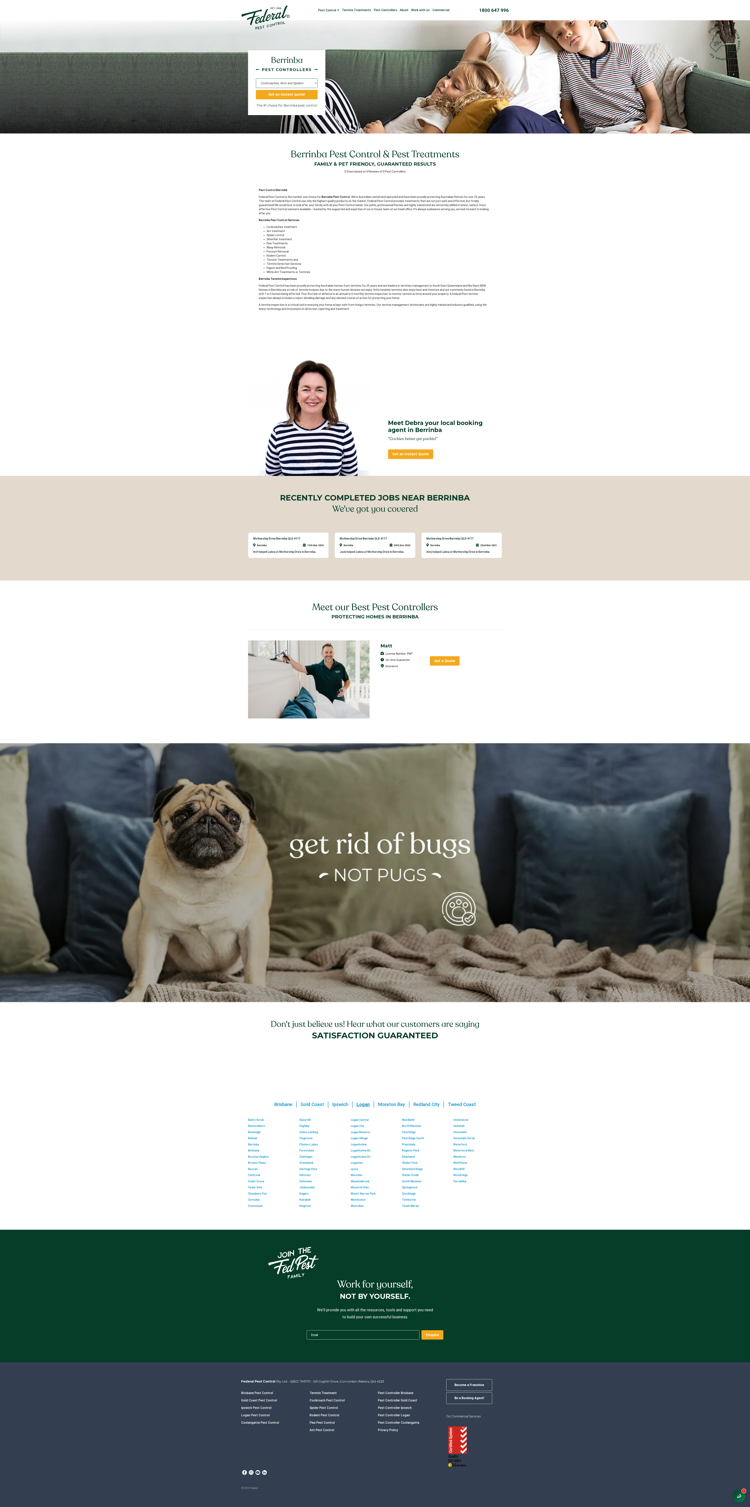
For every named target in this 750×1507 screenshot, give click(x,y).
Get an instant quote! (286, 94)
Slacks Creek (410, 1175)
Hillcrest (305, 1175)
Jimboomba (307, 1187)
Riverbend (408, 1156)
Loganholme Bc (361, 1150)
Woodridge (460, 1175)
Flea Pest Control (322, 1422)
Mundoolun (358, 1199)
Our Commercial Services (463, 1416)
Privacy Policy (388, 1430)
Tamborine (409, 1199)
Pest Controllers (385, 10)
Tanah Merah (410, 1205)
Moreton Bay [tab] (391, 1104)
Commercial (440, 10)
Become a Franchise (469, 1385)
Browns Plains (257, 1162)
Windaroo (459, 1156)
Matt (386, 646)
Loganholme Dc (361, 1156)
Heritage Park (308, 1169)
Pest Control (327, 10)
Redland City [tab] (426, 1104)
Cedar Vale (255, 1187)
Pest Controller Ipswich (395, 1408)
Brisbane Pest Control (257, 1393)
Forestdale (306, 1150)
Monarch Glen (360, 1187)
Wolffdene (460, 1162)
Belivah (252, 1138)
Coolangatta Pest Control (260, 1422)
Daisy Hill (305, 1119)
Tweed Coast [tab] (462, 1104)
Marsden (356, 1175)
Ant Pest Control (322, 1430)
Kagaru (304, 1193)
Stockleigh (409, 1193)
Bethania (253, 1150)
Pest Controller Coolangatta (398, 1422)
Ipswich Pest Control (256, 1408)
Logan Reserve (360, 1132)
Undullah (459, 1125)
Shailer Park (409, 1162)
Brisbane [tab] (283, 1104)
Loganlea (356, 1162)
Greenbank (306, 1162)
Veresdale (460, 1132)
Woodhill (459, 1169)
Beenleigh (254, 1132)
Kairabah (305, 1199)
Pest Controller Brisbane (395, 1393)
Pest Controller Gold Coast (397, 1400)
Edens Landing (308, 1132)
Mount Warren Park (363, 1193)
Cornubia (254, 1199)
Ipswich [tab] (340, 1104)
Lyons (354, 1169)
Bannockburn (256, 1125)
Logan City (357, 1125)
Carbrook (254, 1175)
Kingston (305, 1205)
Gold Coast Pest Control (259, 1400)
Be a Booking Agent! (469, 1398)
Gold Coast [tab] (312, 1104)
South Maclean (411, 1181)
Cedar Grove (256, 1181)
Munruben (357, 1205)
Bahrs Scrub (256, 1119)
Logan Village (359, 1138)
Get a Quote (444, 661)
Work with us (420, 10)
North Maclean (411, 1125)
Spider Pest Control (324, 1408)
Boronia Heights (258, 1156)
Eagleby (304, 1125)
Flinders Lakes (308, 1144)
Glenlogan (305, 1156)
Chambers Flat (257, 1193)
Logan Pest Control (255, 1415)
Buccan (253, 1169)
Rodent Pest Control (324, 1415)
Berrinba (253, 1144)
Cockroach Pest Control (327, 1400)
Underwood (460, 1119)
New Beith (408, 1119)
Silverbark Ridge (412, 1169)
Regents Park (410, 1150)
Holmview (305, 1181)
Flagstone (305, 1138)
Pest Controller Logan (394, 1415)
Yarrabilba (459, 1181)
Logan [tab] (363, 1104)
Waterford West (463, 1150)
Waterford (460, 1144)
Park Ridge (409, 1132)
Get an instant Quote (410, 454)
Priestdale (408, 1144)
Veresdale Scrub (464, 1138)
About (404, 10)
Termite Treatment (323, 1393)
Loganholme (359, 1144)
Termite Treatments (356, 10)
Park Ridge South (413, 1138)
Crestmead (255, 1205)
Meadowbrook (360, 1181)
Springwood (409, 1187)
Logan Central (360, 1119)
